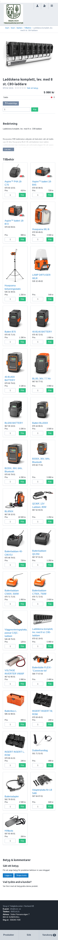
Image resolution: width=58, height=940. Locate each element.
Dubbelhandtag (40, 750)
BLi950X (9, 511)
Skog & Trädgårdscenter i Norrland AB (18, 906)
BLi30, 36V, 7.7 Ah (41, 378)
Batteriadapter (12, 796)
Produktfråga (12, 103)
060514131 (15, 912)
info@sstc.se (15, 909)
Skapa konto (21, 875)
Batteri (19, 28)
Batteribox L (11, 711)
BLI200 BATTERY (14, 423)
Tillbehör (27, 28)
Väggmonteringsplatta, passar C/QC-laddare (16, 632)
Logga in (8, 875)
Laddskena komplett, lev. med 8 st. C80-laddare (42, 632)
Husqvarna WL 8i (40, 229)
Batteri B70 (10, 332)
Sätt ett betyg (32, 88)
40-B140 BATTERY (42, 332)
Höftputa (9, 831)
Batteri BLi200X (40, 423)
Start (7, 28)
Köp (34, 109)
